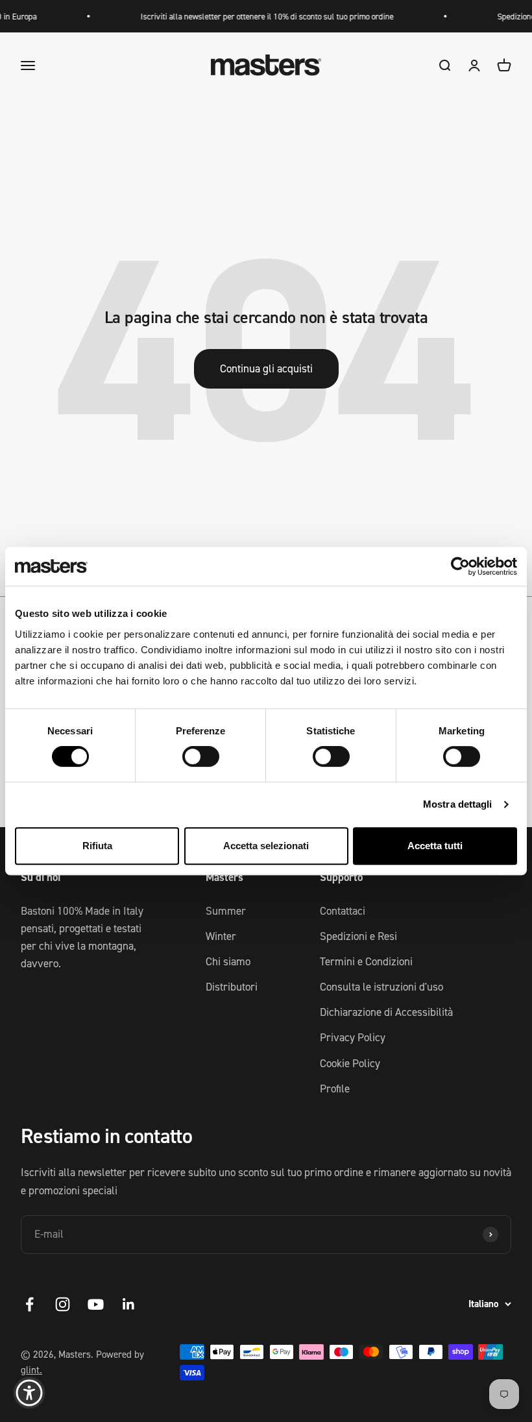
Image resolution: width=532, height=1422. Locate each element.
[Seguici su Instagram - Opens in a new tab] (62, 1304)
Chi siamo (228, 961)
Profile (335, 1088)
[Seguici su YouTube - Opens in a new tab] (95, 1304)
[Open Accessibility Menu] (29, 1393)
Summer (226, 910)
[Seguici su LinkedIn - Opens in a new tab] (129, 1304)
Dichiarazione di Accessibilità (386, 1012)
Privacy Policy (352, 1037)
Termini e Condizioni (366, 961)
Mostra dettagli (457, 804)
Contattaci (342, 910)
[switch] (200, 756)
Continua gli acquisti (266, 368)
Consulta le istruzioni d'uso (381, 986)
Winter (221, 936)
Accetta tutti (435, 845)
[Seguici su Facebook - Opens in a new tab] (29, 1304)
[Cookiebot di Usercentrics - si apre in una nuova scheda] (460, 566)
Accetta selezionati (266, 845)
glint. (31, 1370)
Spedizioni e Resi (358, 936)
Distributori (232, 986)
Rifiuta (97, 845)
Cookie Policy (350, 1063)
